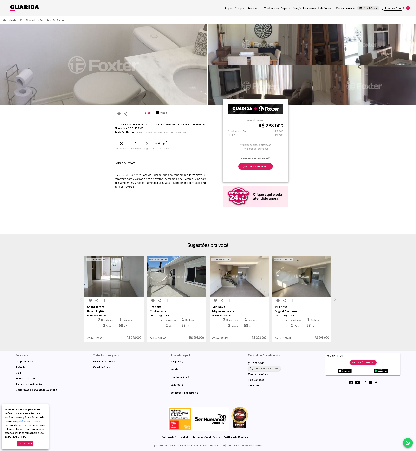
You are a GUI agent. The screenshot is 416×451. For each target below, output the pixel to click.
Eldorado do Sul (34, 20)
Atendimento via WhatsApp (266, 368)
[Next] (411, 65)
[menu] (6, 8)
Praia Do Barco (55, 20)
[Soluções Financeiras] (198, 393)
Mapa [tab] (163, 112)
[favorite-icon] (119, 114)
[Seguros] (182, 385)
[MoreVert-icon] (104, 301)
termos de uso (23, 424)
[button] (254, 8)
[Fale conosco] (408, 443)
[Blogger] (371, 382)
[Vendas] (181, 369)
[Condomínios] (189, 377)
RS (21, 20)
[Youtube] (357, 382)
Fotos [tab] (146, 112)
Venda (12, 20)
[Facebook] (376, 382)
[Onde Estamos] (408, 8)
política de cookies (27, 421)
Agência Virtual (394, 8)
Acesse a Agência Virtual (363, 362)
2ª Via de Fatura (370, 8)
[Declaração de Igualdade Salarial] (57, 390)
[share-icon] (125, 114)
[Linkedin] (351, 382)
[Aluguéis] (183, 362)
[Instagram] (364, 382)
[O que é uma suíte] (244, 131)
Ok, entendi (25, 443)
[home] (24, 8)
